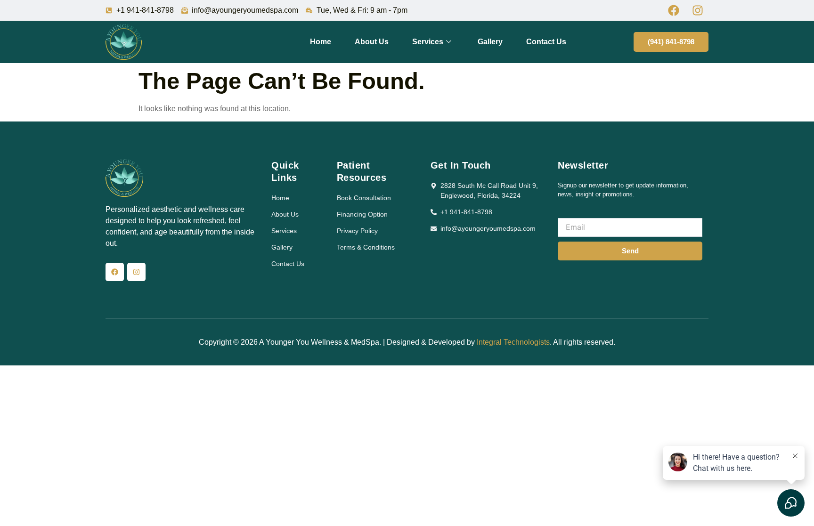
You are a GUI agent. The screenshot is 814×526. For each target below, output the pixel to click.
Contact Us (546, 42)
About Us (372, 42)
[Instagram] (136, 272)
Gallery (490, 42)
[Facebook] (115, 272)
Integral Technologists (513, 342)
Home (320, 42)
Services (427, 42)
